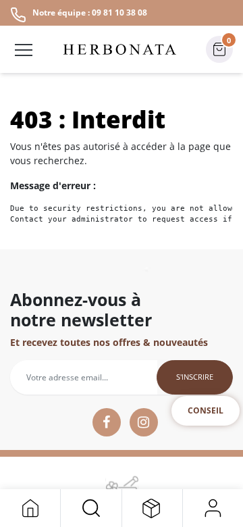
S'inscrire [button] (194, 377)
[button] (91, 508)
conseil (205, 410)
